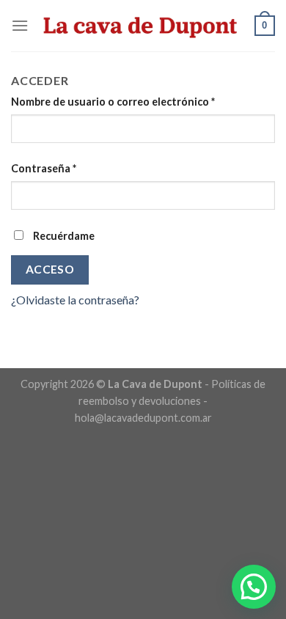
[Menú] (20, 25)
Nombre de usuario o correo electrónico (113, 101)
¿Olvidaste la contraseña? (75, 300)
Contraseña (43, 168)
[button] (254, 587)
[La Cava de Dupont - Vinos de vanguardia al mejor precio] (141, 25)
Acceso (50, 269)
